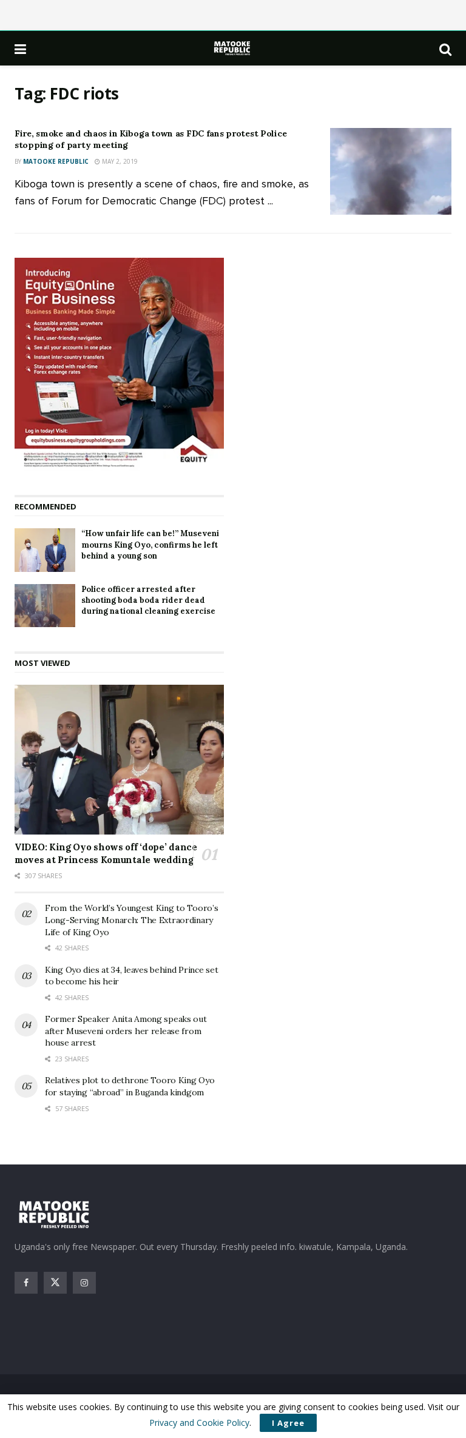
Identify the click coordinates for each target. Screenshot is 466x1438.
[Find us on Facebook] (26, 1283)
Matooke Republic (56, 161)
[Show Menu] (20, 48)
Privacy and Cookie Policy (199, 1422)
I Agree (288, 1422)
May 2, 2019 (119, 161)
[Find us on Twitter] (55, 1283)
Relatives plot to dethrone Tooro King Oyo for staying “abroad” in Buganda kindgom (130, 1086)
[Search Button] (445, 48)
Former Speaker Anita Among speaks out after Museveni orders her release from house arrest (126, 1030)
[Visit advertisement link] (119, 364)
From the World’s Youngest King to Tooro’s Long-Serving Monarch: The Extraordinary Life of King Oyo (131, 919)
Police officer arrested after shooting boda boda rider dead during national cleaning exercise (148, 600)
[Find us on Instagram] (84, 1283)
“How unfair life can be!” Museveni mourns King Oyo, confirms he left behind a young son (150, 544)
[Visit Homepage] (233, 48)
